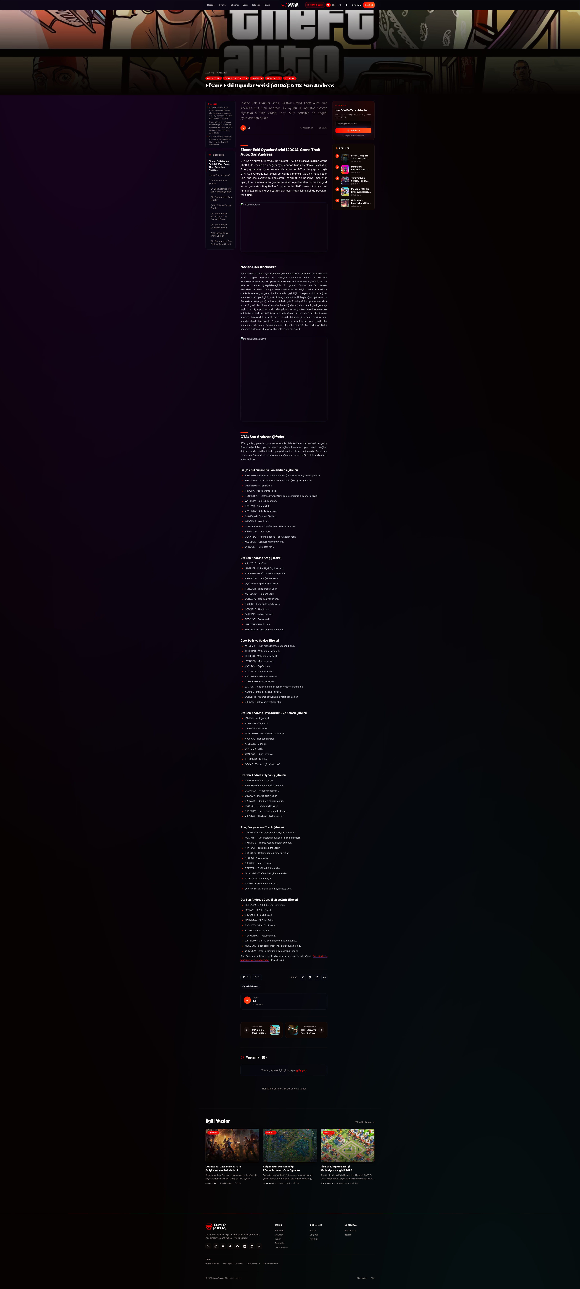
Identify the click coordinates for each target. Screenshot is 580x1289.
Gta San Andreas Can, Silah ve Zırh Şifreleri (221, 242)
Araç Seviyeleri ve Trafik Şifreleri (219, 234)
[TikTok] (230, 1246)
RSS (373, 1278)
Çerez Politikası (253, 1263)
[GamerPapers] (290, 5)
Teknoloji (256, 5)
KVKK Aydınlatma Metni (233, 1263)
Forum (267, 5)
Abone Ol (355, 130)
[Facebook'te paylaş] (310, 977)
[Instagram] (216, 1246)
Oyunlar (222, 5)
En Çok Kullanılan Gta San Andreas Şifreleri (221, 190)
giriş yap (301, 1070)
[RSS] (259, 1246)
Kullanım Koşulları (270, 1263)
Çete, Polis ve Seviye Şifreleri (221, 206)
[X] (208, 1246)
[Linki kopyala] (324, 977)
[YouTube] (223, 1246)
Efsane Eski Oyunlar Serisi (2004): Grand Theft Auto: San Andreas (219, 165)
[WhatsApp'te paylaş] (317, 977)
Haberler (211, 5)
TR (328, 5)
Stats (316, 5)
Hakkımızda (350, 1230)
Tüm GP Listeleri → (365, 1122)
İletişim (348, 1234)
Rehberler (234, 5)
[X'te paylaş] (303, 977)
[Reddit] (252, 1246)
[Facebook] (237, 1246)
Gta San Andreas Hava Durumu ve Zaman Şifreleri (219, 216)
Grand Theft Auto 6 (236, 78)
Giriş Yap (356, 5)
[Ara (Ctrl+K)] (340, 5)
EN (333, 5)
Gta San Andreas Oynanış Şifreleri (219, 226)
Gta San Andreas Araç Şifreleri (221, 198)
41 (254, 1001)
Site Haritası (362, 1278)
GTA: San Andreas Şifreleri (218, 182)
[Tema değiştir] (346, 5)
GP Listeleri (222, 73)
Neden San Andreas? (219, 175)
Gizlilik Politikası (212, 1263)
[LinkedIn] (245, 1246)
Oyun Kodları (281, 1247)
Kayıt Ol (369, 5)
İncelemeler (273, 78)
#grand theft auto (250, 986)
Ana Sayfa (209, 73)
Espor (245, 5)
